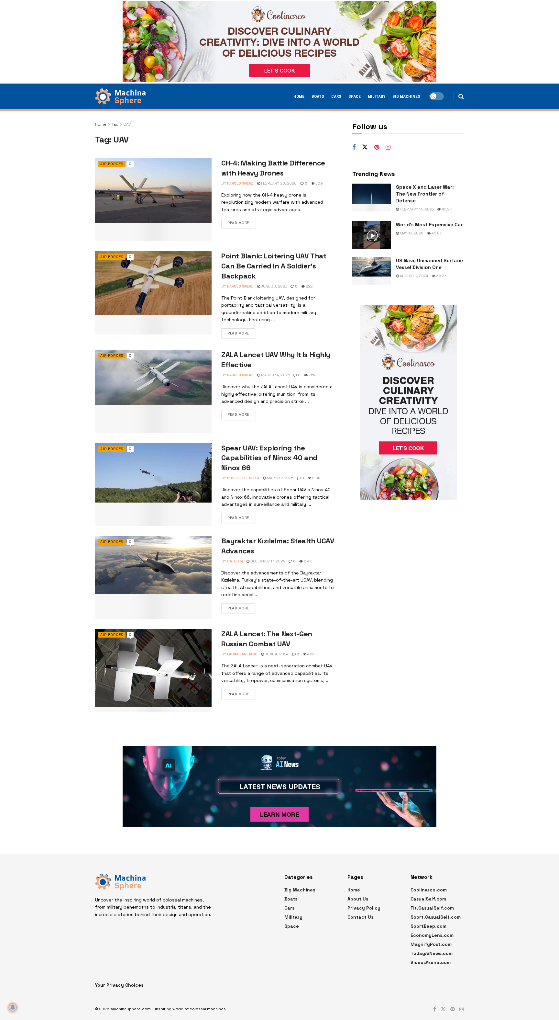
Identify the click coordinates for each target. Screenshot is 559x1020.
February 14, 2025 (416, 209)
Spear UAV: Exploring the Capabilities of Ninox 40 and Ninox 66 (269, 457)
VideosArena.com (431, 962)
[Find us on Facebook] (354, 147)
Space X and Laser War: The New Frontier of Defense (425, 194)
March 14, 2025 (275, 375)
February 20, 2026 (278, 183)
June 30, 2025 (273, 286)
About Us (357, 899)
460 (310, 654)
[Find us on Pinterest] (376, 147)
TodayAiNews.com (432, 953)
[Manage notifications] (12, 1007)
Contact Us (360, 917)
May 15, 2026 (411, 233)
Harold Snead (240, 183)
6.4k (307, 561)
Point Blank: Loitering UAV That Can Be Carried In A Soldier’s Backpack (273, 265)
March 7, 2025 (279, 478)
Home (298, 96)
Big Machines (406, 96)
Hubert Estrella (243, 478)
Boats (318, 96)
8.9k (315, 478)
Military (376, 96)
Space (354, 96)
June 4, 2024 (276, 654)
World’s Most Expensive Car (429, 224)
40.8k (436, 233)
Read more (238, 223)
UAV (127, 124)
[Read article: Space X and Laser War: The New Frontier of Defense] (371, 197)
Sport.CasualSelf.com (436, 917)
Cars (336, 96)
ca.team (235, 561)
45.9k (446, 209)
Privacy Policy (363, 908)
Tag (115, 124)
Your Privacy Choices (119, 985)
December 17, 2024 (267, 561)
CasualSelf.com (428, 899)
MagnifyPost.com (431, 944)
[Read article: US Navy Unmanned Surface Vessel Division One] (371, 271)
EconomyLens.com (432, 935)
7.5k (311, 375)
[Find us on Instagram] (388, 147)
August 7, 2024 (413, 276)
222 (308, 286)
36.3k (441, 276)
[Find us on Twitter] (365, 147)
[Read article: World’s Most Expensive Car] (371, 235)
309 (318, 183)
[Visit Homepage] (120, 96)
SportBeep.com (428, 926)
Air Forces (112, 164)
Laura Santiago (242, 654)
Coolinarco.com (429, 890)
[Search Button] (461, 96)
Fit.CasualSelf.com (432, 908)
